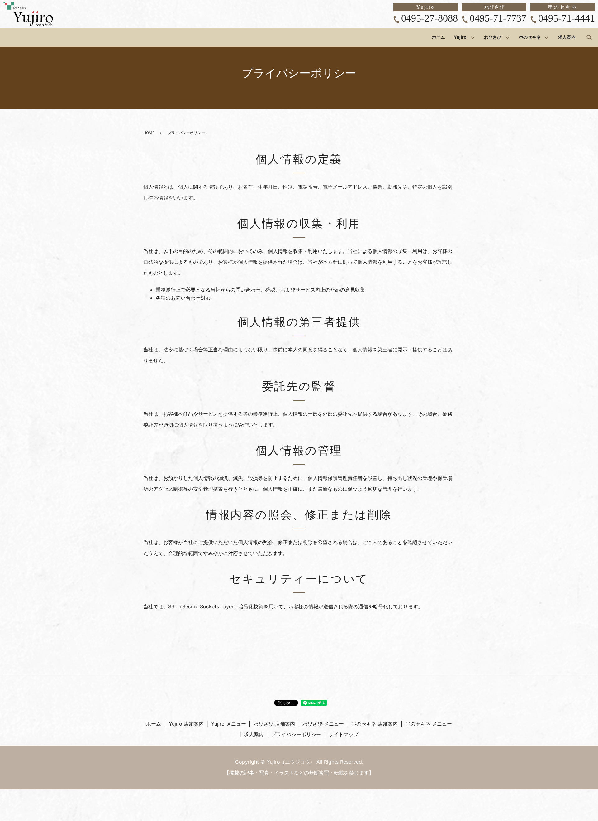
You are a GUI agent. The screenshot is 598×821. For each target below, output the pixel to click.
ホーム (438, 37)
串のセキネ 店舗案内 (374, 724)
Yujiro (460, 37)
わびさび (492, 37)
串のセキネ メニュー (429, 724)
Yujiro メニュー (228, 724)
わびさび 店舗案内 (274, 724)
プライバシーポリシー (296, 734)
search (589, 37)
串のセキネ (530, 37)
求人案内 (567, 37)
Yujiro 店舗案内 (186, 724)
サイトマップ (343, 734)
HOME (148, 132)
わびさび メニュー (323, 724)
